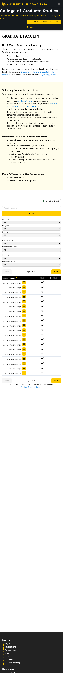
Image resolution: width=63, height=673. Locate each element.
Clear (31, 214)
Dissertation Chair (9, 247)
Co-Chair (6, 255)
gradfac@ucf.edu (48, 74)
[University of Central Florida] (24, 3)
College (5, 219)
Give (57, 22)
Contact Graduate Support (31, 387)
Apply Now (33, 22)
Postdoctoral (42, 15)
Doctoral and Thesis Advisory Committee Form (32, 105)
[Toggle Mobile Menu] (59, 3)
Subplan (5, 232)
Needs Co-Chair (9, 261)
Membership (7, 240)
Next (56, 272)
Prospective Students (9, 15)
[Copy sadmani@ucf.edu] (24, 282)
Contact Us (46, 22)
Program (5, 225)
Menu (32, 27)
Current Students (27, 15)
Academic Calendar (25, 101)
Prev (7, 272)
